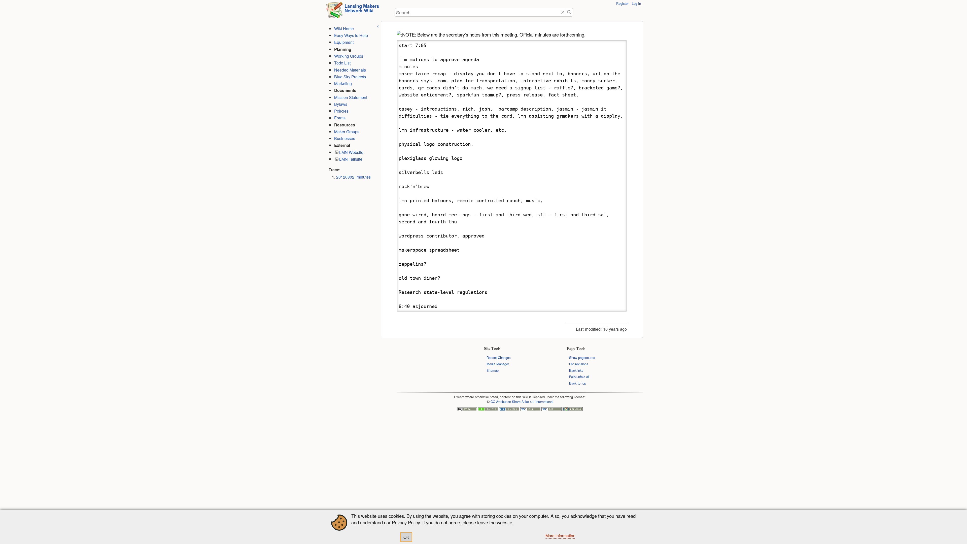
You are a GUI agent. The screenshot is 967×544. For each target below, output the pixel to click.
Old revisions (578, 363)
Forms (340, 118)
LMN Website (351, 152)
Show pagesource (582, 357)
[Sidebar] (378, 25)
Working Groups (348, 56)
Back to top (577, 383)
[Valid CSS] (551, 409)
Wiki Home (344, 28)
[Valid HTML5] (530, 409)
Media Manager (498, 363)
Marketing (343, 83)
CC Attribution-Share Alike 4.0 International (522, 401)
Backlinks (576, 370)
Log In (636, 3)
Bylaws (340, 104)
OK (406, 537)
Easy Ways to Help (351, 35)
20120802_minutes (353, 177)
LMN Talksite (350, 159)
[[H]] (334, 11)
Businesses (344, 138)
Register (622, 3)
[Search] (569, 12)
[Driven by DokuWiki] (573, 409)
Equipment (344, 42)
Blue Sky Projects (350, 77)
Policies (341, 111)
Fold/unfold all (579, 376)
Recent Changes (499, 357)
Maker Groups (346, 131)
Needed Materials (350, 70)
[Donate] (488, 409)
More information (560, 535)
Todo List (342, 63)
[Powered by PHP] (509, 409)
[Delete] (562, 12)
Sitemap (493, 370)
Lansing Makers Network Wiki (361, 8)
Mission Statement (350, 97)
